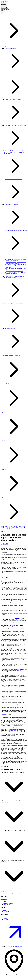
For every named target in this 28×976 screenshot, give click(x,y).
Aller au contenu (4, 1)
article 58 (11, 557)
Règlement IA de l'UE (8, 903)
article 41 (20, 670)
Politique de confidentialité (17, 946)
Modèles (4, 440)
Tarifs (2, 9)
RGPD (3, 16)
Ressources (3, 7)
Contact (5, 918)
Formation (3, 6)
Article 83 (4, 544)
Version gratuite (6, 9)
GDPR (5, 901)
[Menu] (2, 13)
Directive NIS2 (5, 383)
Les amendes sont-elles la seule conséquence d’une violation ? (13, 831)
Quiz (3, 497)
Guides (3, 412)
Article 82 (4, 890)
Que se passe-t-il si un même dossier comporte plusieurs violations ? (14, 861)
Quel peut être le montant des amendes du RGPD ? (13, 772)
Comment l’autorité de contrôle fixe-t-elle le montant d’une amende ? (13, 801)
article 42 (23, 628)
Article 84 (10, 890)
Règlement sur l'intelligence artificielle (10, 355)
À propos (5, 916)
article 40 (11, 626)
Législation (3, 4)
